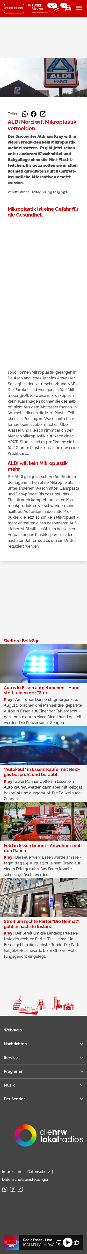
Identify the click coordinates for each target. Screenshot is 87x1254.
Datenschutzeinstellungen (25, 1179)
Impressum (12, 1171)
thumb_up (76, 1242)
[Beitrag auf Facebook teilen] (33, 114)
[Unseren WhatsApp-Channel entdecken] (5, 1189)
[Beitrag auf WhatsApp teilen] (25, 114)
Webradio (13, 1030)
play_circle (67, 1242)
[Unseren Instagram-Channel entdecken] (20, 1189)
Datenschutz (38, 1171)
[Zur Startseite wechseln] (14, 8)
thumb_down (59, 1242)
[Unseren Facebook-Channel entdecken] (12, 1189)
